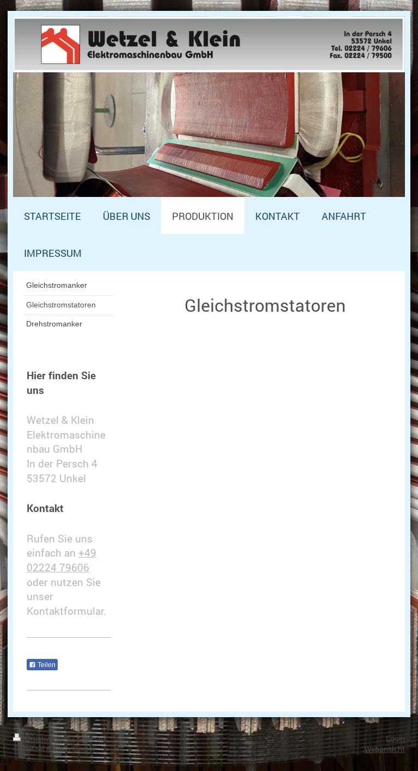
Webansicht (385, 749)
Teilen (46, 665)
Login (395, 738)
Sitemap (91, 738)
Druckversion (47, 738)
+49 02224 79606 (61, 560)
